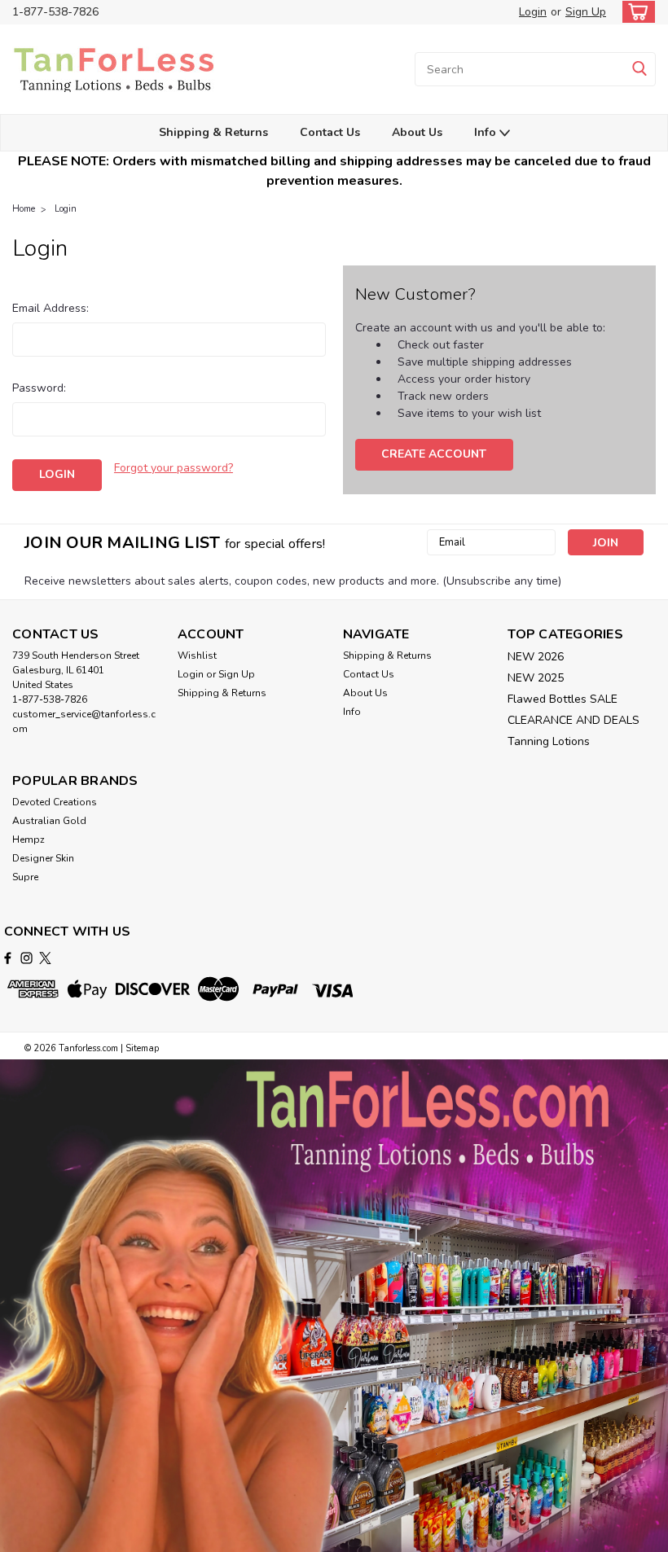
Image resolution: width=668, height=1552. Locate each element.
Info (486, 132)
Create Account (433, 454)
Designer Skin (43, 858)
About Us (417, 132)
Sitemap (142, 1048)
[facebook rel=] (8, 958)
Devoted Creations (54, 802)
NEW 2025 (536, 678)
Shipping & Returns (213, 132)
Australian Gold (49, 820)
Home (23, 209)
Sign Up (585, 12)
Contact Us (330, 132)
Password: (39, 388)
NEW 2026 (536, 656)
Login (533, 12)
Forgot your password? (173, 468)
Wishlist (197, 655)
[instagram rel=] (26, 958)
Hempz (28, 839)
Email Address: (50, 308)
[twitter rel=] (45, 958)
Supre (25, 876)
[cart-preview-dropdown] (635, 12)
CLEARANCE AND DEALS (573, 720)
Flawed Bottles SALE (562, 699)
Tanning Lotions (549, 741)
